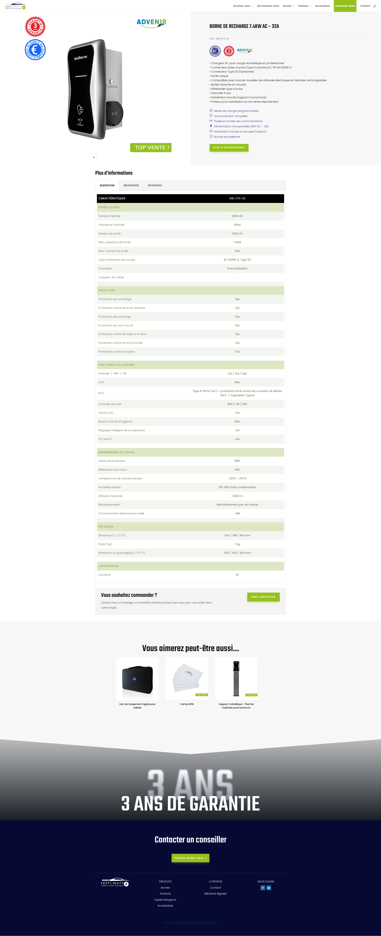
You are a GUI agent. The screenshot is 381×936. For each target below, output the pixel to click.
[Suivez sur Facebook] (262, 887)
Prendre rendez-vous (189, 858)
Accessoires (322, 6)
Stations (303, 6)
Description (107, 186)
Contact (365, 6)
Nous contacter (263, 597)
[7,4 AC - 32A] (95, 163)
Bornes (287, 6)
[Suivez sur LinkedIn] (268, 887)
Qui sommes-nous (268, 6)
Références (155, 186)
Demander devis (345, 5)
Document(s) (131, 186)
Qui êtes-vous (241, 6)
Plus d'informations (229, 147)
